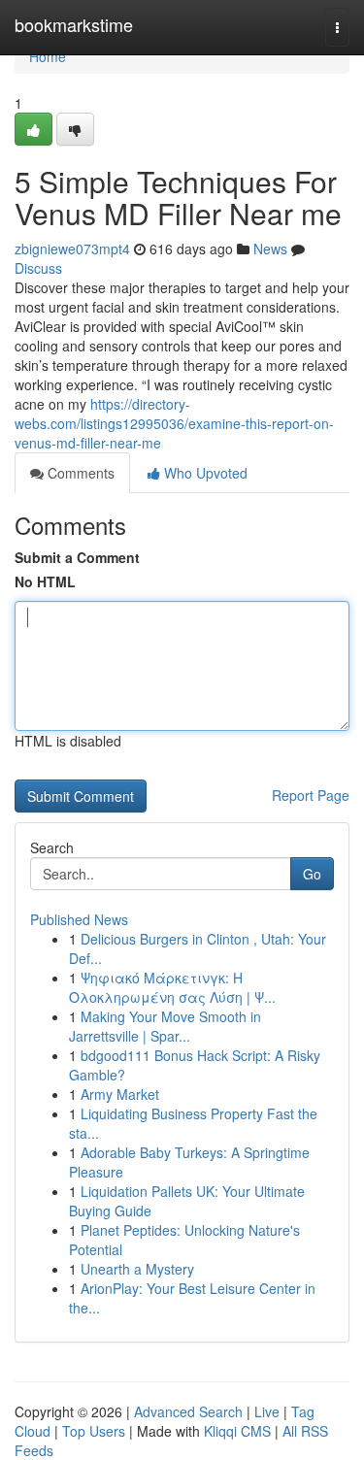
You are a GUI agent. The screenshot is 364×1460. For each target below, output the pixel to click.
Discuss (38, 268)
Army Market (120, 1094)
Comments (79, 472)
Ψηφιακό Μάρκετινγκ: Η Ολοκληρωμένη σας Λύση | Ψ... (172, 987)
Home (47, 56)
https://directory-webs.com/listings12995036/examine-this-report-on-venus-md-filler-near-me (174, 423)
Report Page (310, 795)
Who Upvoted (204, 472)
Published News (79, 919)
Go (312, 873)
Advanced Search (188, 1411)
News (270, 248)
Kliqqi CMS (237, 1431)
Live (267, 1411)
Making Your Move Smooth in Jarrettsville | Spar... (165, 1026)
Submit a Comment (77, 557)
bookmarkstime (74, 24)
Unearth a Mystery (137, 1268)
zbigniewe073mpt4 (72, 248)
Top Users (93, 1431)
